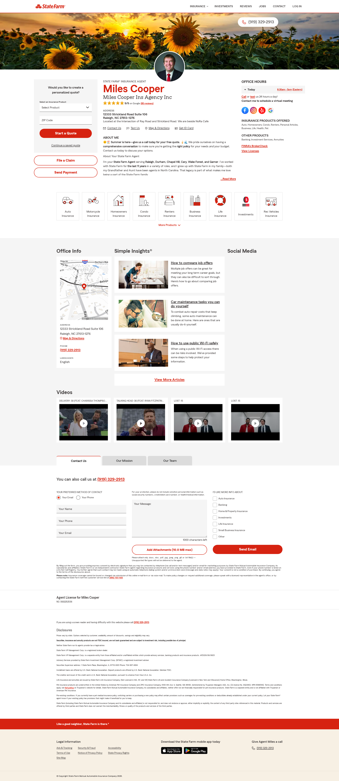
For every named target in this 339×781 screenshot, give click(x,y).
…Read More (228, 178)
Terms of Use (63, 753)
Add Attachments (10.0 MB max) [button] (169, 549)
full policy (69, 688)
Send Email (247, 549)
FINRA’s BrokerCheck (255, 146)
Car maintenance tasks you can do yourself (195, 304)
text (252, 96)
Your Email (67, 497)
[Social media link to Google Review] (270, 110)
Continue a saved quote (65, 145)
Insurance (197, 6)
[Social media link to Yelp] (262, 110)
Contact (279, 6)
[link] (50, 6)
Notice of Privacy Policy (90, 753)
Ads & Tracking (64, 748)
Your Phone (88, 497)
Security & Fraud (87, 748)
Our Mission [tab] (124, 460)
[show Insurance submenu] (206, 6)
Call (244, 96)
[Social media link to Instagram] (253, 110)
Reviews (246, 6)
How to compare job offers (192, 263)
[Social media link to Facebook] (245, 110)
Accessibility (114, 748)
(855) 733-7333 (116, 578)
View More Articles (169, 380)
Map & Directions (73, 338)
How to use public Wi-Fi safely (194, 343)
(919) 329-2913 (70, 350)
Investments (224, 6)
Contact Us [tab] (78, 460)
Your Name (65, 509)
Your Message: (142, 503)
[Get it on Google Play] (195, 750)
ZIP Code (47, 120)
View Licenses (250, 151)
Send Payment (65, 172)
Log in (297, 6)
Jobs (262, 6)
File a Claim (66, 160)
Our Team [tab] (170, 460)
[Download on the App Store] (171, 750)
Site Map (61, 758)
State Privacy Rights (118, 753)
